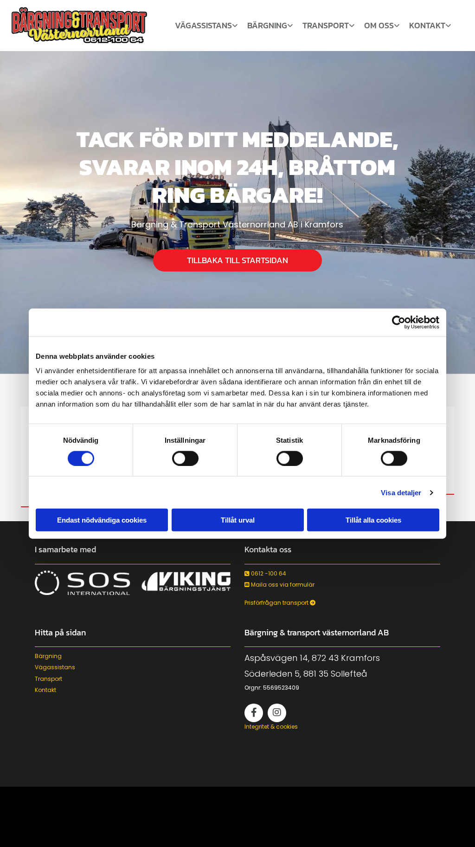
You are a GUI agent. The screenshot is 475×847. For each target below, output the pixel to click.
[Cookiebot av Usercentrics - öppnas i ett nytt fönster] (398, 322)
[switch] (185, 458)
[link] (206, 28)
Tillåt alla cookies (373, 520)
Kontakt (427, 26)
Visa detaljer (401, 492)
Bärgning (267, 26)
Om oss (379, 26)
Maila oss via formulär (279, 584)
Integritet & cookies (271, 727)
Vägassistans (203, 26)
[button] (237, 260)
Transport (325, 26)
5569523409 (281, 688)
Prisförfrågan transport (279, 603)
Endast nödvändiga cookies (102, 520)
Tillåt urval (238, 520)
